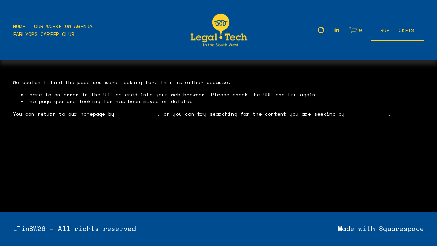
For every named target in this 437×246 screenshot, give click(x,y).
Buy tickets (397, 30)
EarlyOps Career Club (43, 34)
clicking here (137, 114)
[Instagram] (321, 30)
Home (19, 26)
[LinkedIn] (336, 30)
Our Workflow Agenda (63, 26)
